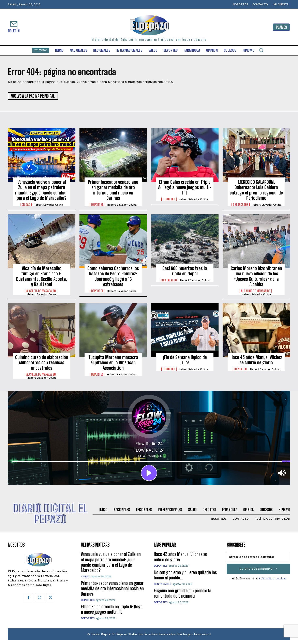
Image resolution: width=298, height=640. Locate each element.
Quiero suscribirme (255, 568)
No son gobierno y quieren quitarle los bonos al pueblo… (185, 575)
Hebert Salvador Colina (48, 204)
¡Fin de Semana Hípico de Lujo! (185, 360)
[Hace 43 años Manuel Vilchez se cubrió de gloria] (256, 330)
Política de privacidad (272, 578)
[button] (261, 50)
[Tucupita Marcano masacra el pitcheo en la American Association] (113, 330)
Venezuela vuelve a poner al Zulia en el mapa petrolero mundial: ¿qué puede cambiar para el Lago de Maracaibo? (41, 190)
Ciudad (25, 204)
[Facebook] (28, 597)
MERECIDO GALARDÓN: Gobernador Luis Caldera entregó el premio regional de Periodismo (256, 190)
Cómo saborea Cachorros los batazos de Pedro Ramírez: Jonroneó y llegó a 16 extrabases (113, 276)
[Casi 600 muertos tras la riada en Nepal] (185, 241)
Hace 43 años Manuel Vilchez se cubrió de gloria (256, 360)
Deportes (97, 204)
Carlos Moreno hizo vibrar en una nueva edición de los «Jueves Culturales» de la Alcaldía (256, 276)
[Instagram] (39, 597)
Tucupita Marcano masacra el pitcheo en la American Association (113, 363)
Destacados (240, 204)
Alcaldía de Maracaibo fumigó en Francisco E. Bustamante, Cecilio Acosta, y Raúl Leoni (41, 276)
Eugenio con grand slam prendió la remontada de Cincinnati (182, 593)
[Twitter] (50, 597)
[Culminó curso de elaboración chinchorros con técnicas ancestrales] (41, 330)
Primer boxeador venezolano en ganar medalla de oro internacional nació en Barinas (113, 190)
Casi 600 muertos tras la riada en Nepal (184, 271)
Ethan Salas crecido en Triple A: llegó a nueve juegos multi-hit (184, 187)
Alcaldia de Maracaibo (41, 291)
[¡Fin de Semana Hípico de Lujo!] (185, 330)
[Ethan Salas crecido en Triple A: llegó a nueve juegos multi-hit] (185, 155)
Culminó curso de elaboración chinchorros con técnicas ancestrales (41, 363)
